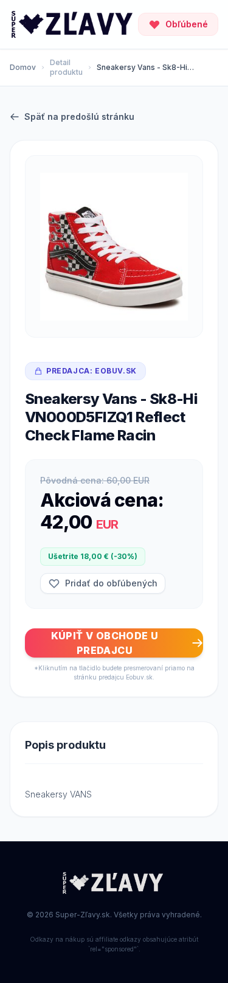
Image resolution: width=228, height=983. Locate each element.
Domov (23, 67)
